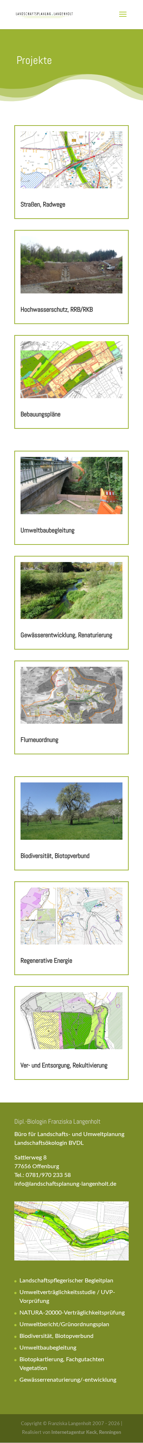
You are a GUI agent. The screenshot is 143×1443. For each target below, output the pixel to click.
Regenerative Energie (46, 960)
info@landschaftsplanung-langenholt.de (65, 1184)
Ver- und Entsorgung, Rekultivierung (64, 1065)
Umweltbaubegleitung (47, 530)
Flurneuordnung (39, 739)
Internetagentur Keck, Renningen (86, 1432)
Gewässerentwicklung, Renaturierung (66, 635)
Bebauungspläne (40, 414)
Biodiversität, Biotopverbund (55, 855)
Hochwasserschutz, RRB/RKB (57, 309)
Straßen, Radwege (43, 204)
